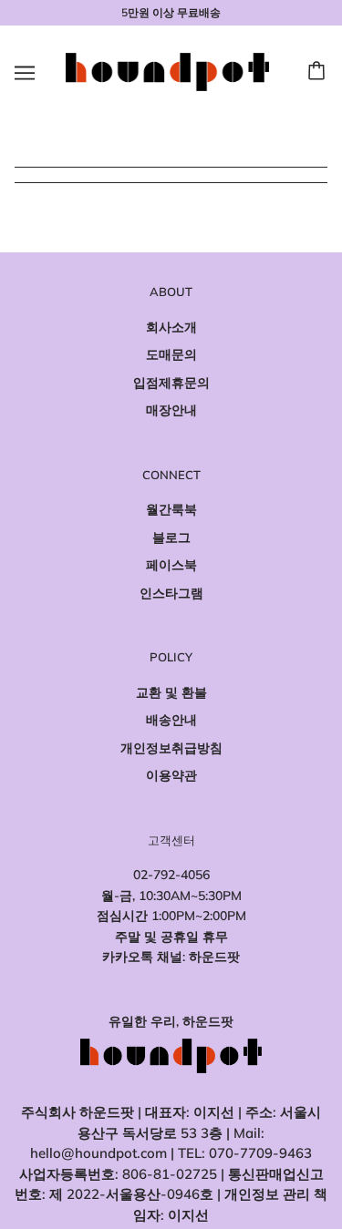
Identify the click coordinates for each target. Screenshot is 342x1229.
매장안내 (171, 410)
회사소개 (171, 327)
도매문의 (171, 354)
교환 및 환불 (171, 692)
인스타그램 (171, 593)
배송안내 (171, 720)
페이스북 (171, 565)
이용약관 (171, 775)
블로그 (171, 537)
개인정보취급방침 (171, 748)
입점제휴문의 (171, 382)
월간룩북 (171, 509)
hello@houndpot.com (98, 1153)
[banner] (167, 70)
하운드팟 (214, 956)
